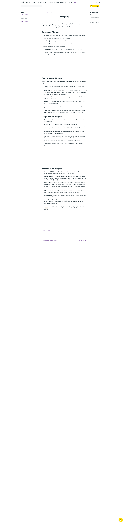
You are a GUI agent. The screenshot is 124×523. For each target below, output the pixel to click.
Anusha (67, 20)
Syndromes (63, 2)
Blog (75, 2)
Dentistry (34, 2)
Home (43, 12)
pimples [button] (26, 14)
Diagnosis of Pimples (94, 20)
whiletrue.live (25, 2)
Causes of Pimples (94, 15)
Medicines (50, 2)
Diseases (56, 2)
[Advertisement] (30, 41)
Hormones (69, 2)
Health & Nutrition (42, 2)
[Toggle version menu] (101, 6)
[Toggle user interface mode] (102, 2)
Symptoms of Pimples (94, 17)
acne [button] (22, 14)
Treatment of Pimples (94, 22)
